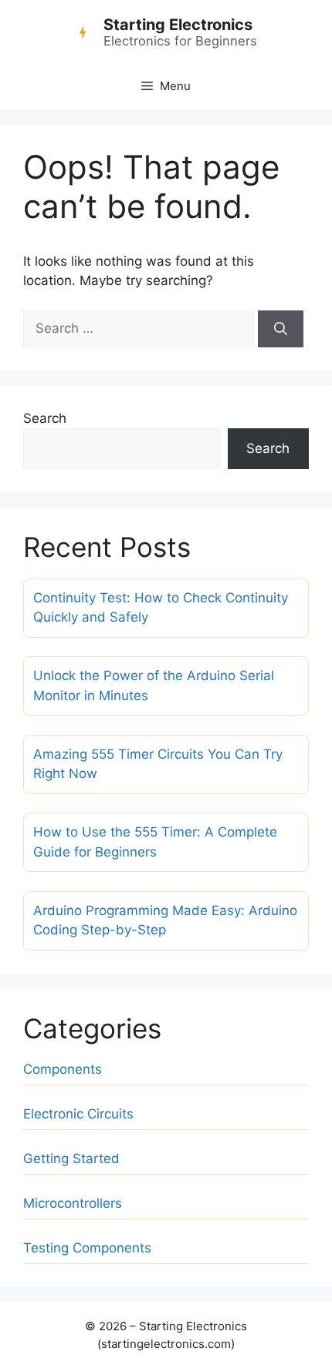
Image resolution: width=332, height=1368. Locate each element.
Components (62, 1069)
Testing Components (87, 1248)
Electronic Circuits (78, 1114)
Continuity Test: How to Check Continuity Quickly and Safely (160, 607)
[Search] (280, 328)
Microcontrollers (72, 1203)
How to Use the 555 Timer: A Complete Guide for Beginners (155, 842)
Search (44, 418)
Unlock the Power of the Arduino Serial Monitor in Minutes (153, 685)
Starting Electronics (177, 24)
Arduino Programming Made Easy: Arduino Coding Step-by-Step (165, 920)
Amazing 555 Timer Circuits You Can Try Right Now (158, 764)
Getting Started (71, 1158)
